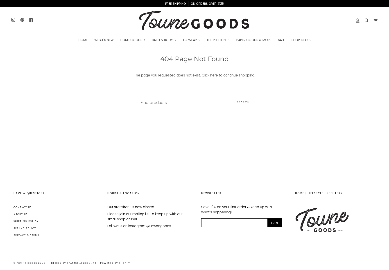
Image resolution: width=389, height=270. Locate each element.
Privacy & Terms (26, 235)
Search (243, 102)
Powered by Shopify (115, 262)
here (214, 75)
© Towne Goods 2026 (29, 262)
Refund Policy (25, 228)
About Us (21, 214)
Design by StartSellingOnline (74, 262)
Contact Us (23, 207)
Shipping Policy (26, 221)
